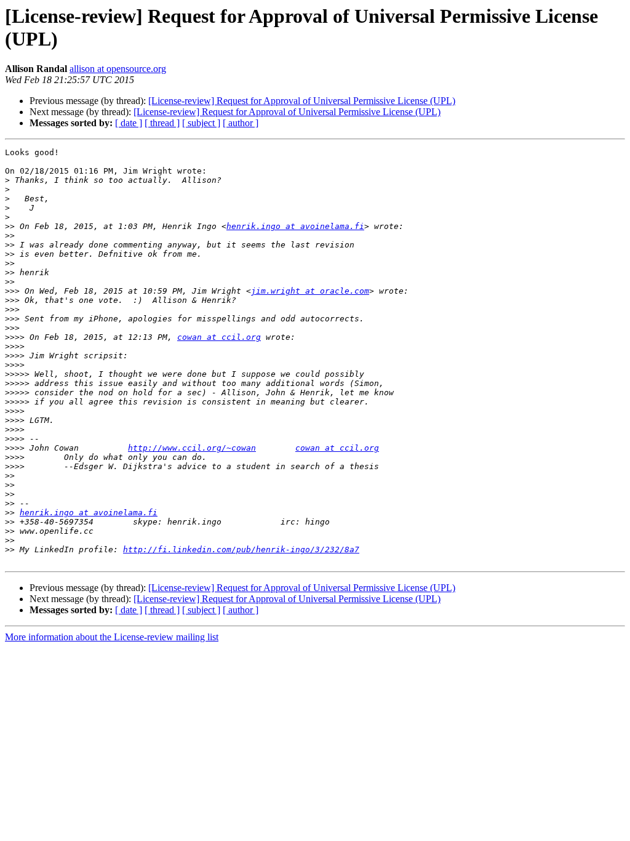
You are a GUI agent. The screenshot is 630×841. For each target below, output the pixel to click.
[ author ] (240, 123)
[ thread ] (162, 123)
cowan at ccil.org (219, 337)
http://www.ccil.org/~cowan (192, 448)
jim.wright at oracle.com (310, 291)
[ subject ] (201, 123)
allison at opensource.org (118, 68)
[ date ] (128, 123)
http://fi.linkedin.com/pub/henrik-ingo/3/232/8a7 (241, 549)
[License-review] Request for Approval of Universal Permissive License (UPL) (301, 100)
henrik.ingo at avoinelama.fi (295, 226)
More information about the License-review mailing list (111, 637)
